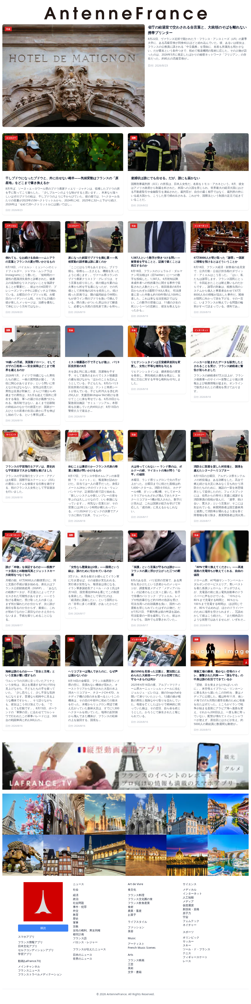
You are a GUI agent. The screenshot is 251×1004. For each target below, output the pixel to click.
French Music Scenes (142, 947)
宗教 (75, 926)
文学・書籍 (135, 972)
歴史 (75, 918)
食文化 (132, 889)
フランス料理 (136, 895)
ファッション (136, 927)
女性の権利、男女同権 (86, 930)
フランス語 (80, 938)
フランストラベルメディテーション (40, 974)
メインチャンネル (29, 966)
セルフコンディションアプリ (36, 950)
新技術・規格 (191, 909)
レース (187, 961)
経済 (75, 895)
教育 (75, 914)
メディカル (189, 889)
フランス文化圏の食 (140, 899)
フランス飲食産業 (139, 903)
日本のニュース (82, 955)
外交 (75, 911)
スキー (187, 945)
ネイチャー (189, 925)
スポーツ (188, 932)
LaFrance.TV (32, 961)
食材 (130, 907)
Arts (130, 955)
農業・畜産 (135, 911)
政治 (75, 899)
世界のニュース (82, 958)
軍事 (75, 922)
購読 (43, 928)
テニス (187, 953)
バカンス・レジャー (85, 942)
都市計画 (78, 934)
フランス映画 (136, 960)
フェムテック (191, 921)
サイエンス (189, 884)
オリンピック (191, 937)
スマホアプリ (26, 936)
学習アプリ (25, 954)
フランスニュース (29, 970)
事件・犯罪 (80, 907)
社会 (75, 889)
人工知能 (188, 897)
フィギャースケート (195, 957)
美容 (130, 931)
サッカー (188, 941)
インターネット (192, 893)
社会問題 (78, 903)
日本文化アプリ (27, 946)
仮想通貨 (188, 905)
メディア (188, 901)
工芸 (130, 964)
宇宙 (185, 917)
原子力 (187, 913)
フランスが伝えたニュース (89, 949)
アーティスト (136, 944)
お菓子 (132, 914)
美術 (130, 968)
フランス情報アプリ (30, 942)
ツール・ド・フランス (196, 949)
